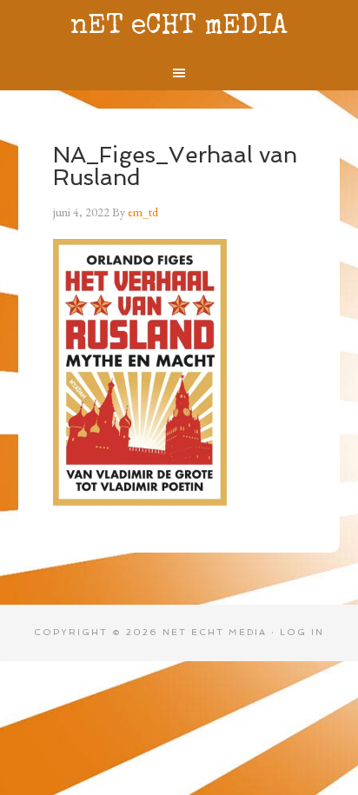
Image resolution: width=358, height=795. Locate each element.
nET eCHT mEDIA (179, 27)
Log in (302, 632)
